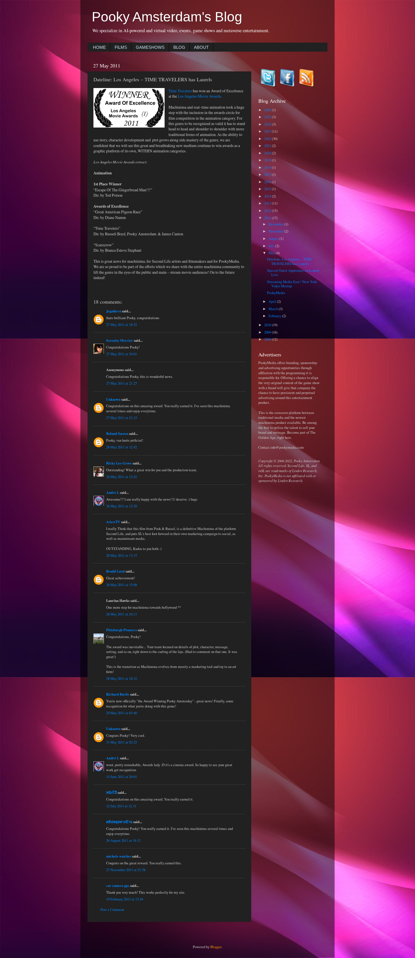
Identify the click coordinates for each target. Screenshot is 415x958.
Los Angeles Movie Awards (199, 96)
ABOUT (201, 47)
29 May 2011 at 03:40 (121, 713)
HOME (99, 47)
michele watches (118, 856)
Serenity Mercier (119, 340)
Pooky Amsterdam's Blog (167, 16)
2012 (268, 210)
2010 (268, 325)
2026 (268, 110)
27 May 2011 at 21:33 (121, 417)
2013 (268, 203)
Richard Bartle (117, 694)
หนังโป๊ (111, 792)
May (272, 253)
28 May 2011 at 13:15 (121, 555)
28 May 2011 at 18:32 (121, 678)
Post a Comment (112, 909)
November (276, 231)
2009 (268, 332)
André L (112, 492)
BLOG (179, 47)
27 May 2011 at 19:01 (121, 354)
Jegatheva (113, 311)
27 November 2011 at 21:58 (125, 869)
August (273, 238)
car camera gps (117, 885)
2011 (268, 218)
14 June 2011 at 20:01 (121, 776)
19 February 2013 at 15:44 (124, 899)
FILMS (121, 47)
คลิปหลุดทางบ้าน (119, 821)
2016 (268, 181)
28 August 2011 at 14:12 (123, 840)
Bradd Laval (115, 571)
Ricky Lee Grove (119, 463)
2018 (268, 167)
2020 (268, 153)
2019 (268, 160)
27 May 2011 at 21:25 (121, 383)
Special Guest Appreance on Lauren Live (293, 272)
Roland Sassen (117, 433)
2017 (268, 174)
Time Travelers (180, 90)
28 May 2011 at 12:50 (121, 506)
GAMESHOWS (150, 47)
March (273, 308)
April (272, 301)
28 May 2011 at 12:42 (121, 447)
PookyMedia (276, 292)
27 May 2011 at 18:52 (121, 324)
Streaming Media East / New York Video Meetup (292, 283)
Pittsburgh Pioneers (121, 629)
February (275, 316)
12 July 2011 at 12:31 (121, 806)
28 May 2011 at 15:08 (121, 584)
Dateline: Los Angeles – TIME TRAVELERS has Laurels (289, 261)
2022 (268, 138)
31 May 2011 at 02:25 (121, 742)
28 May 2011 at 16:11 (121, 614)
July (271, 246)
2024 (268, 124)
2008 (268, 339)
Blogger (215, 946)
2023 (268, 131)
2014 (268, 196)
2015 (268, 189)
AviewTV (113, 521)
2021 (268, 145)
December (276, 224)
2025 (268, 117)
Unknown (113, 399)
